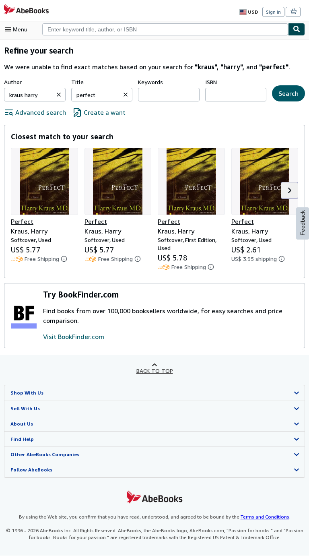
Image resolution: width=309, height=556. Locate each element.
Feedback (302, 223)
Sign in (273, 12)
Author (13, 82)
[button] (58, 94)
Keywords (150, 82)
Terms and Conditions (265, 517)
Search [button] (288, 93)
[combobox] (165, 29)
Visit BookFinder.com (73, 337)
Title (77, 82)
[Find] (296, 29)
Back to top (154, 370)
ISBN (211, 82)
